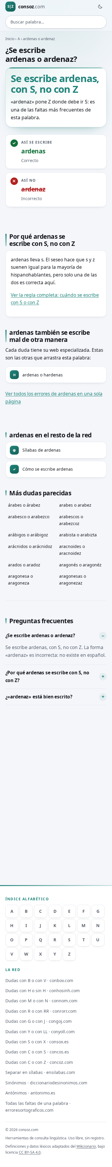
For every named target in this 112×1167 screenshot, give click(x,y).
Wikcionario (86, 1146)
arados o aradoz (24, 565)
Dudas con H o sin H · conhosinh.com (42, 990)
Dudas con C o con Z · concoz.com (39, 1062)
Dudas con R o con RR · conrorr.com (40, 1011)
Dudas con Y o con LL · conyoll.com (40, 1031)
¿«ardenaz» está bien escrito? (38, 696)
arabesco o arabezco (28, 516)
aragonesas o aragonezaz (72, 579)
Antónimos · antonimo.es (30, 1093)
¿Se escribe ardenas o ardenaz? (40, 635)
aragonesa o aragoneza (20, 579)
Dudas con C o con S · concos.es (37, 1052)
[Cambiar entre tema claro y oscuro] (100, 6)
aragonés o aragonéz (80, 565)
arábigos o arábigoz (28, 535)
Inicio (10, 38)
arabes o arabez (75, 505)
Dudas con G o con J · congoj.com (38, 1021)
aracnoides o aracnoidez (72, 550)
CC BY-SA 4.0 (30, 1152)
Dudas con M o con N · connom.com (41, 1000)
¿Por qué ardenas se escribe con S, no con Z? (47, 676)
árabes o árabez (24, 505)
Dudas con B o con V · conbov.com (39, 980)
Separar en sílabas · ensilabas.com (40, 1072)
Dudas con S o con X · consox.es (37, 1042)
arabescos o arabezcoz (71, 520)
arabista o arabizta (78, 535)
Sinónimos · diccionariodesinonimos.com (46, 1083)
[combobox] (56, 22)
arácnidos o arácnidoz (30, 546)
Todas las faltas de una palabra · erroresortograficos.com (37, 1106)
